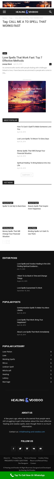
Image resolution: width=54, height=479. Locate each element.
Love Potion (32, 228)
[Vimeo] (27, 448)
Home (5, 18)
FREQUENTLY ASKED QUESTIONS (16, 461)
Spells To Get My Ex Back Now (14, 206)
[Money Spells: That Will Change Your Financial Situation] (9, 154)
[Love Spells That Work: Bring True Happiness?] (9, 323)
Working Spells (8, 228)
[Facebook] (13, 448)
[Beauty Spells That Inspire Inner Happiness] (40, 196)
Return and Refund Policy (38, 461)
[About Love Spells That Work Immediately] (9, 335)
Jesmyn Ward (7, 64)
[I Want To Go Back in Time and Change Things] (9, 279)
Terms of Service (30, 458)
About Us (7, 458)
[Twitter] (20, 448)
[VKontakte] (33, 448)
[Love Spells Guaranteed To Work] (9, 291)
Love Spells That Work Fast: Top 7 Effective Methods (22, 59)
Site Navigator (23, 463)
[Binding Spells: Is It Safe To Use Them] (40, 221)
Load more (26, 175)
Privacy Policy (17, 458)
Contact (33, 463)
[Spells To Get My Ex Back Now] (14, 196)
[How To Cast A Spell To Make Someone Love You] (9, 129)
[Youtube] (40, 448)
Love (4, 53)
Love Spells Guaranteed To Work (29, 288)
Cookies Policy (43, 458)
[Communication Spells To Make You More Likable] (9, 310)
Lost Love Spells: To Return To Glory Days (33, 139)
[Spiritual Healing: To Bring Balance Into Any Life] (9, 166)
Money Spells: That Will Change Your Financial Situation (11, 233)
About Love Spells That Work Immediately (33, 332)
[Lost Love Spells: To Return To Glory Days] (9, 141)
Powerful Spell (7, 203)
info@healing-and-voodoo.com (32, 431)
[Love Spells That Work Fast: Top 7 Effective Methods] (27, 42)
